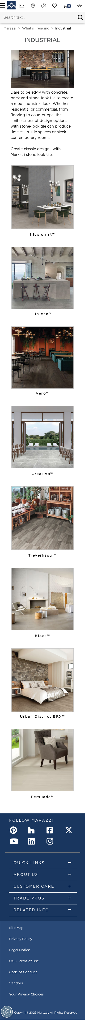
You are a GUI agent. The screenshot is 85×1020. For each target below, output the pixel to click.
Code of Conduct (23, 972)
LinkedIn (33, 841)
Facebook (51, 830)
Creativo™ (42, 474)
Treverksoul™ (42, 555)
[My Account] (43, 7)
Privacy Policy (20, 939)
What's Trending (35, 28)
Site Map (16, 928)
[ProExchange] (79, 7)
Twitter (69, 830)
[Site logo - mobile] (11, 5)
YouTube (14, 841)
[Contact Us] (22, 7)
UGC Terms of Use (24, 961)
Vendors (16, 983)
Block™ (42, 636)
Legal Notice (19, 950)
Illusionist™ (42, 234)
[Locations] (32, 7)
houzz (33, 830)
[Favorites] (54, 7)
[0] (65, 7)
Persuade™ (42, 797)
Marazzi (10, 28)
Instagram (51, 841)
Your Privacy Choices (26, 994)
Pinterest (14, 830)
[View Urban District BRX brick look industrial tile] (42, 680)
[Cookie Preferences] (7, 1012)
